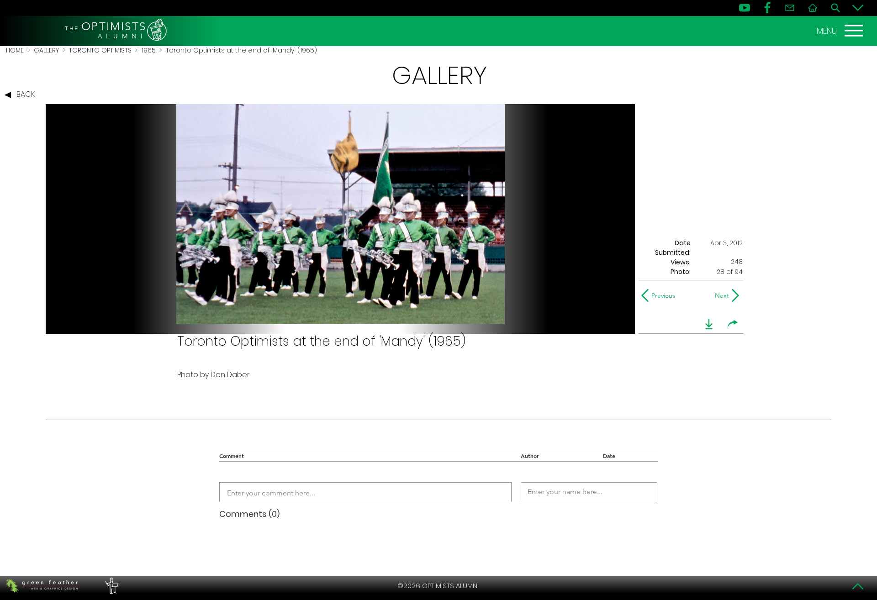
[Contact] (790, 7)
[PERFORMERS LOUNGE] (110, 586)
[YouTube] (744, 7)
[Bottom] (858, 7)
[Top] (858, 586)
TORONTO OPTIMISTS (100, 50)
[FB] (767, 7)
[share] (733, 324)
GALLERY (46, 50)
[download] (709, 324)
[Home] (812, 7)
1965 (149, 50)
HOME (15, 50)
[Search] (835, 7)
